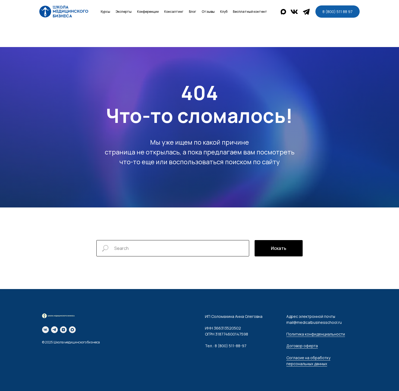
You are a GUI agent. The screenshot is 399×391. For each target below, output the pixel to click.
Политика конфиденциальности (315, 334)
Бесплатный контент (250, 11)
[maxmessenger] (72, 329)
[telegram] (54, 329)
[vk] (45, 329)
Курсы (105, 11)
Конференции (148, 11)
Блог (192, 11)
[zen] (63, 329)
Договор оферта (302, 345)
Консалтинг (173, 11)
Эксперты (124, 11)
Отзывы (208, 11)
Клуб (223, 11)
